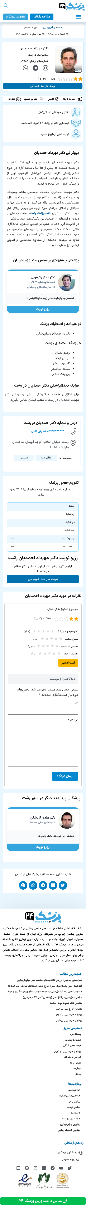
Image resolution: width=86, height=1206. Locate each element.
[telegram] (35, 68)
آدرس (51, 99)
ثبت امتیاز (68, 662)
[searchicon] (5, 5)
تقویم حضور (30, 99)
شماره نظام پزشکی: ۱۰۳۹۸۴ (34, 61)
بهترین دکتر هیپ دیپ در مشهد (66, 1003)
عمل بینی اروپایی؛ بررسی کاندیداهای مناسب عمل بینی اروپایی (49, 980)
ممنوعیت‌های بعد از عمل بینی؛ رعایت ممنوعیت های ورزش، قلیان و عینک (44, 992)
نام (76, 703)
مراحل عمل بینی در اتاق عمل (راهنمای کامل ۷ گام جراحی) (52, 997)
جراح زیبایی (49, 27)
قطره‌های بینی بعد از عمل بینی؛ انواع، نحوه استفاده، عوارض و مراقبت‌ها (45, 986)
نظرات (11, 99)
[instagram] (45, 68)
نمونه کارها (69, 99)
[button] (78, 16)
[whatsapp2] (25, 68)
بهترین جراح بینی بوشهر (69, 1020)
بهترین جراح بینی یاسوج (69, 1014)
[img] (70, 1168)
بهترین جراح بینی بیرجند (69, 1009)
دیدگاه (73, 720)
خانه (59, 27)
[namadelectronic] (25, 1180)
